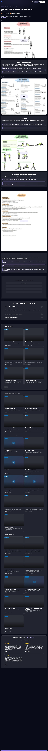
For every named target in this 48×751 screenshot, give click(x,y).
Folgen (8, 13)
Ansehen (24, 40)
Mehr (5, 387)
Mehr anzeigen (3, 17)
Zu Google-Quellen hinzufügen (15, 13)
